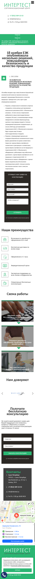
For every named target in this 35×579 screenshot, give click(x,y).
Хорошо (17, 570)
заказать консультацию (17, 453)
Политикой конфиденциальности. (21, 566)
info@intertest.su (15, 19)
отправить (17, 212)
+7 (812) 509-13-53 (16, 16)
